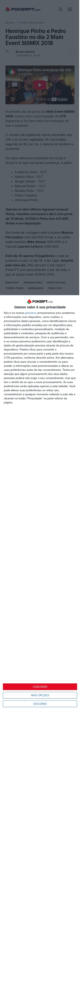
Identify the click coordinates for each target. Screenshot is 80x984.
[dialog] (40, 639)
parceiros (31, 312)
